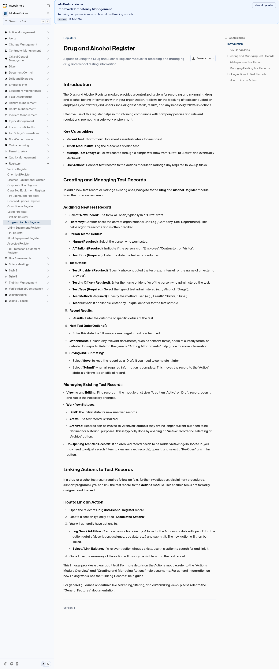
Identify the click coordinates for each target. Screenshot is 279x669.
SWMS (13, 270)
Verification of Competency (26, 288)
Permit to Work (18, 151)
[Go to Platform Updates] (11, 664)
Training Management (23, 282)
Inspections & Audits (22, 127)
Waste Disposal (18, 300)
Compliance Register (20, 206)
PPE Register (15, 233)
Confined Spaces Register (23, 201)
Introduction (235, 43)
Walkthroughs (18, 294)
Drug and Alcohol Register (23, 222)
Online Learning (19, 145)
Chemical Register (19, 174)
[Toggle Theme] (46, 664)
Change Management (23, 44)
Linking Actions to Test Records (246, 74)
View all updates (264, 5)
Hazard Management (22, 102)
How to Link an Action (243, 80)
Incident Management (23, 115)
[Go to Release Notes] (17, 664)
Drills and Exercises (21, 78)
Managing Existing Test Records (250, 68)
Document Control (20, 72)
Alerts (12, 38)
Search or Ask (28, 21)
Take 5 (13, 276)
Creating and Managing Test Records (250, 56)
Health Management (22, 109)
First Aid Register (17, 217)
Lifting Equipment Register (24, 227)
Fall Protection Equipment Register (23, 250)
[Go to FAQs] (6, 664)
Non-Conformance (21, 139)
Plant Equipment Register (23, 238)
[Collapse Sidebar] (48, 6)
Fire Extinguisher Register (23, 195)
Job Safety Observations (24, 133)
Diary (12, 66)
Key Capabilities (240, 50)
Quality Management (22, 157)
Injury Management (21, 121)
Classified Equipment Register (26, 190)
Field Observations (20, 96)
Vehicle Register (17, 169)
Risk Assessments (20, 258)
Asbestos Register (18, 243)
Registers (14, 163)
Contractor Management (25, 50)
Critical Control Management (18, 58)
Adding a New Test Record (246, 62)
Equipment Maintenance (25, 90)
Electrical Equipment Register (26, 179)
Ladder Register (17, 211)
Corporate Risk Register (22, 185)
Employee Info (18, 84)
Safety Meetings (19, 264)
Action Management (22, 32)
